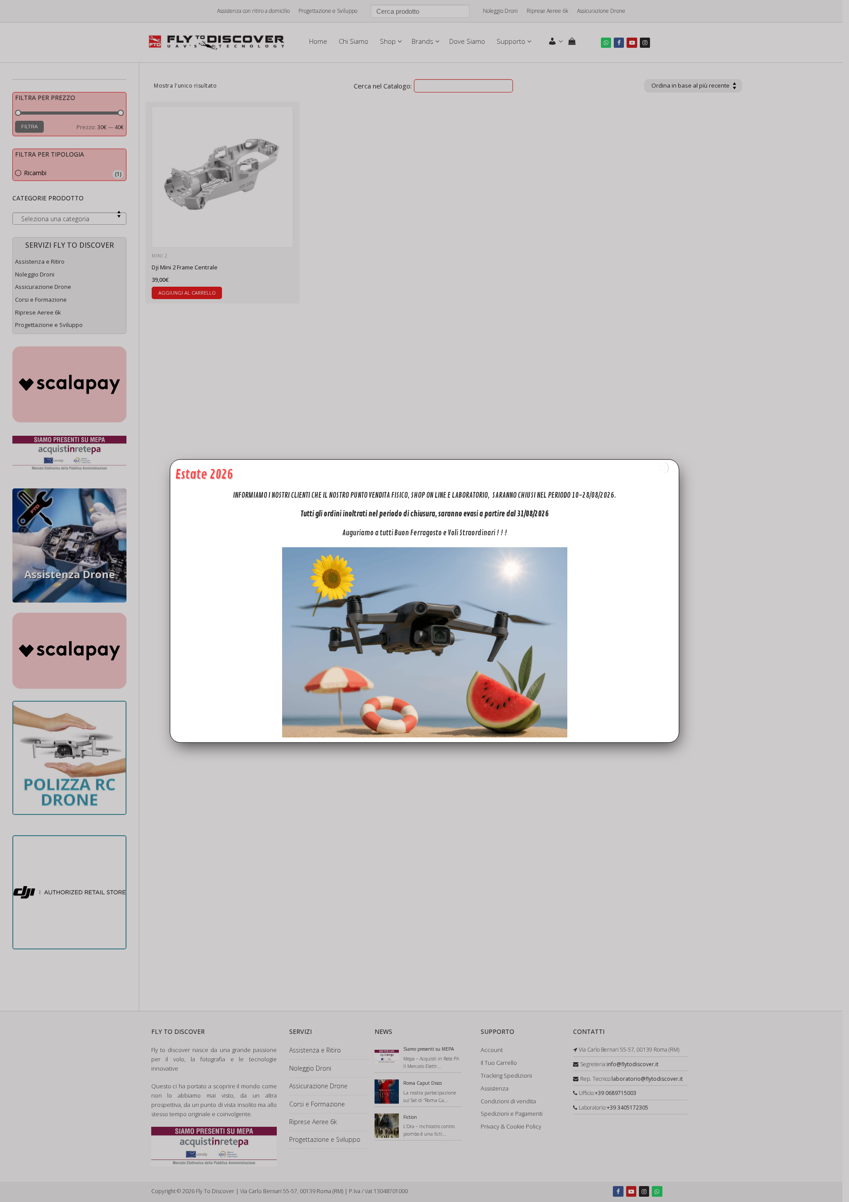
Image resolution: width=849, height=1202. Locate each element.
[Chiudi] (662, 467)
